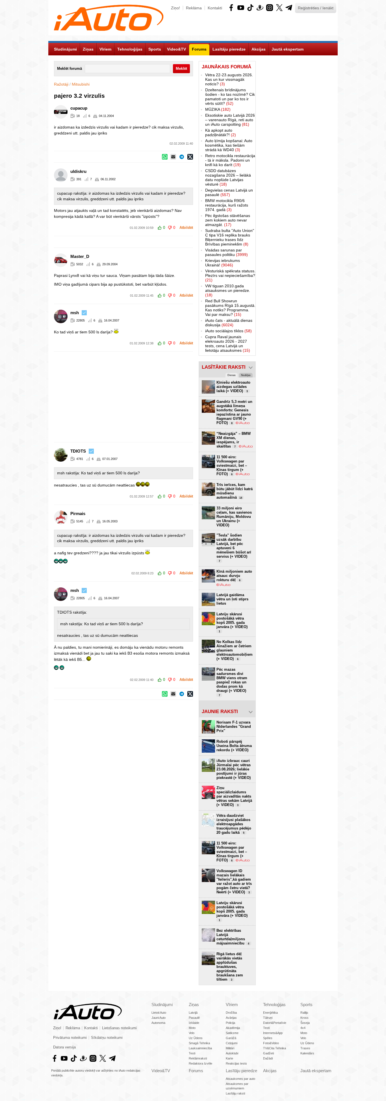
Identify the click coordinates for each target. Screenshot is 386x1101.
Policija (230, 1022)
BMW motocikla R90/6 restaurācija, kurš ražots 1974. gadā (226, 205)
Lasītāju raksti (235, 1093)
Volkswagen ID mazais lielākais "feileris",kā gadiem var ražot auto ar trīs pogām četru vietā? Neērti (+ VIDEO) (234, 881)
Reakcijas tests (236, 1063)
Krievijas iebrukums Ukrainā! (222, 262)
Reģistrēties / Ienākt (315, 8)
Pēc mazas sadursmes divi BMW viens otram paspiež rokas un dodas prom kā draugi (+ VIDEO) (231, 682)
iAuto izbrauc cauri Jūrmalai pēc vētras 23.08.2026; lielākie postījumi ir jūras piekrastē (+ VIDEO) (233, 769)
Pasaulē (194, 1017)
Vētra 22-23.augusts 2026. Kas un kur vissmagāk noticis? (229, 79)
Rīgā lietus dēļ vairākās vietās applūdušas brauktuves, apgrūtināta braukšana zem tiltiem (229, 966)
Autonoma (158, 1022)
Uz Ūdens (196, 1038)
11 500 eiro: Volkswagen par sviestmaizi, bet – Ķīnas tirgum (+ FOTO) (231, 465)
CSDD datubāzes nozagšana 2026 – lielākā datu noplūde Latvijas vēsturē (228, 177)
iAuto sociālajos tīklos (228, 331)
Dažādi (268, 1058)
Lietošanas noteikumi (119, 1028)
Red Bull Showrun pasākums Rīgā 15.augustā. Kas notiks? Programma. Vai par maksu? (230, 308)
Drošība (231, 1012)
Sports (306, 1004)
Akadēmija (233, 1028)
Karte (229, 1058)
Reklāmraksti (198, 1058)
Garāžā (231, 1038)
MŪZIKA (218, 109)
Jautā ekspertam (315, 1070)
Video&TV (160, 1070)
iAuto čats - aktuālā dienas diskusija (228, 322)
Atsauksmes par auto (240, 1078)
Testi (192, 1053)
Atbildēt (186, 228)
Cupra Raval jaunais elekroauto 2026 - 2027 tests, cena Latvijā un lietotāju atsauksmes (227, 344)
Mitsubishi (81, 84)
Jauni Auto (158, 1017)
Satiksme (232, 1033)
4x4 (302, 1028)
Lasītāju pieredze (241, 1070)
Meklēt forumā (69, 69)
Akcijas (270, 1070)
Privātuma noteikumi (70, 1038)
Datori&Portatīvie (274, 1022)
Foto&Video (271, 1043)
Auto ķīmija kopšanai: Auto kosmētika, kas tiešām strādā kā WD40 (228, 145)
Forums (196, 1070)
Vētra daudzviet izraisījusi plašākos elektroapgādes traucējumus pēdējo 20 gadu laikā (233, 824)
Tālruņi (267, 1017)
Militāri (230, 1048)
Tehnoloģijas (274, 1004)
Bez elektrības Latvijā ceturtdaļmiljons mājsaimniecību (232, 936)
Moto (192, 1028)
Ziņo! (175, 8)
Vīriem (232, 1004)
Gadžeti (268, 1053)
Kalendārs (307, 1053)
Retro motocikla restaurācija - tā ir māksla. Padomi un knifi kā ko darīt (230, 160)
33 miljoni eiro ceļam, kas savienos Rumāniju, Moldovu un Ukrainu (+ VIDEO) (234, 516)
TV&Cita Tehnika (274, 1048)
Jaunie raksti (220, 711)
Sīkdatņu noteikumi (107, 1038)
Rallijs (304, 1012)
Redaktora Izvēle (200, 1063)
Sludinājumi (162, 1004)
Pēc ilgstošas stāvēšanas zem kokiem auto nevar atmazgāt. (227, 220)
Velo (191, 1033)
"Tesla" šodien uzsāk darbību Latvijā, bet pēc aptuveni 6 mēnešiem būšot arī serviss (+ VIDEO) (233, 548)
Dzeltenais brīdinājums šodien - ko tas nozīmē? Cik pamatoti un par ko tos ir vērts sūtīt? (230, 97)
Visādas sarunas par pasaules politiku (226, 252)
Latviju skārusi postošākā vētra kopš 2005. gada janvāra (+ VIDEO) (232, 622)
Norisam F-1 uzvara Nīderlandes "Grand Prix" (233, 726)
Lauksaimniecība (200, 1048)
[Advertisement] (193, 397)
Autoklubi (232, 1053)
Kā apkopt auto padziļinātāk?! (220, 132)
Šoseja (305, 1022)
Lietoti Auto (158, 1012)
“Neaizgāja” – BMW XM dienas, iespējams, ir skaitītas (233, 439)
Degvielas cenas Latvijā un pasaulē (229, 192)
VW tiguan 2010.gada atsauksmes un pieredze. (227, 290)
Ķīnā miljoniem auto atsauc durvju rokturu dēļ (234, 575)
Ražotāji (61, 84)
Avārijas (231, 1017)
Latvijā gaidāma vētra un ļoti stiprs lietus (232, 599)
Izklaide (194, 1022)
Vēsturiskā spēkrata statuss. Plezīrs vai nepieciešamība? (230, 275)
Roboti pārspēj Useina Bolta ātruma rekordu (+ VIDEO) (234, 745)
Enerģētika (270, 1012)
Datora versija (64, 1047)
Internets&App (273, 1033)
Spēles (267, 1038)
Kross (304, 1017)
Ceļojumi (231, 1043)
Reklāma (194, 8)
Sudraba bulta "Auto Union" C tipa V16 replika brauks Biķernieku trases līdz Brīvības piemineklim (229, 237)
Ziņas (194, 1004)
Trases (305, 1048)
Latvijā (193, 1012)
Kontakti (215, 8)
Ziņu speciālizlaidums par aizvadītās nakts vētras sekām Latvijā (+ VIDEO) (234, 796)
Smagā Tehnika (199, 1043)
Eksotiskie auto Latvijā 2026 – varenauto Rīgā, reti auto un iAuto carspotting (230, 120)
